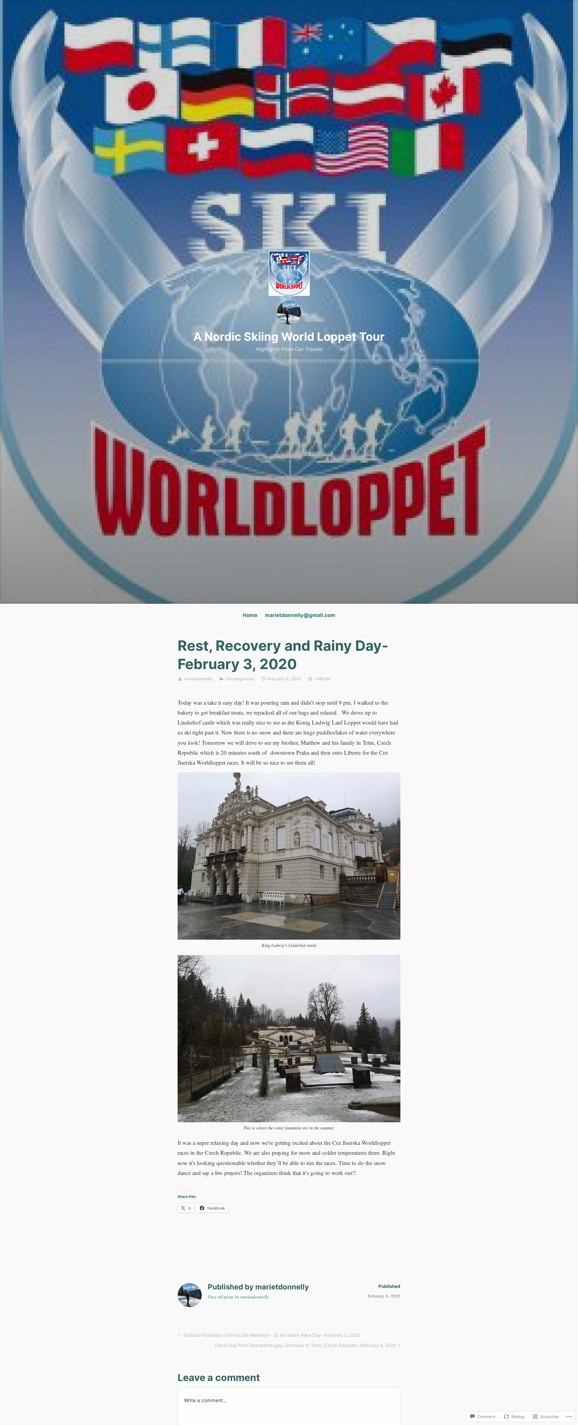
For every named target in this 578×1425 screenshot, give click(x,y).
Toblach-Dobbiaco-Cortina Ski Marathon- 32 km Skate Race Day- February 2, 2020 (268, 1336)
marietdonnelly (198, 678)
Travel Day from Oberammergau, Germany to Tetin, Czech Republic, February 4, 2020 (305, 1346)
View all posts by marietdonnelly (238, 1297)
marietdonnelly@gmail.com (300, 615)
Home (250, 615)
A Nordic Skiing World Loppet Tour (289, 336)
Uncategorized (239, 678)
